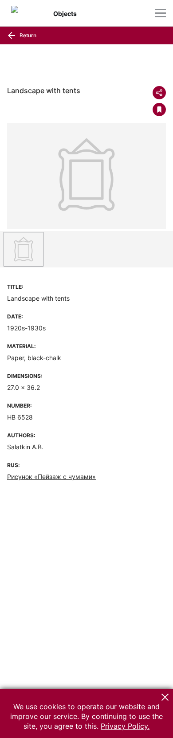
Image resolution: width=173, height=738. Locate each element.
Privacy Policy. (125, 726)
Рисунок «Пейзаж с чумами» (51, 476)
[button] (165, 697)
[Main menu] (160, 13)
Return (27, 35)
